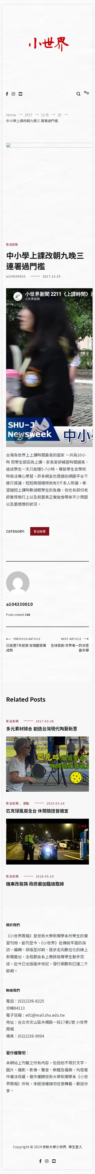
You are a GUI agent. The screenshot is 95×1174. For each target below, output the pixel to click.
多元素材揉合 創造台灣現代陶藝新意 (41, 728)
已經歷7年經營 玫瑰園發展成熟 (26, 645)
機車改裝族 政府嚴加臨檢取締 (35, 883)
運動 (26, 803)
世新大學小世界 (54, 1146)
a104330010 (16, 276)
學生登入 (75, 1146)
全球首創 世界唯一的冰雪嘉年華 (70, 645)
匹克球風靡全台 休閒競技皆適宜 (37, 810)
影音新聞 (12, 244)
